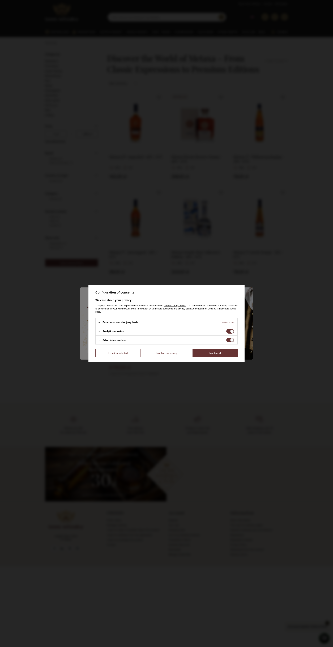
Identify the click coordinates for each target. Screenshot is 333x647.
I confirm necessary (166, 352)
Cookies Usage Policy (175, 305)
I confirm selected (118, 352)
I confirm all (215, 352)
